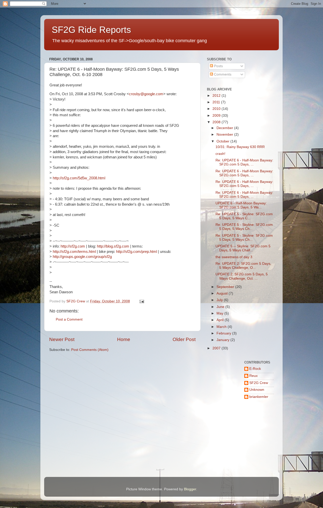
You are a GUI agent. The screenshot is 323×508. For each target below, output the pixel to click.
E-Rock (255, 369)
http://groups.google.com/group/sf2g (82, 257)
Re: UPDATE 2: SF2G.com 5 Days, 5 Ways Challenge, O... (243, 266)
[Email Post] (141, 301)
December (225, 128)
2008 (217, 122)
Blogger (190, 489)
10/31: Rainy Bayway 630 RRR (240, 147)
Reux (253, 376)
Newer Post (61, 339)
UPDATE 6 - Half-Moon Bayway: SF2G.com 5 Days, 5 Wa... (241, 205)
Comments (222, 74)
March (222, 327)
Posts (218, 66)
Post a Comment (69, 319)
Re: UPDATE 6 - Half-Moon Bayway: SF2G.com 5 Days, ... (244, 162)
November (225, 134)
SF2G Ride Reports (91, 30)
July (220, 300)
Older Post (184, 339)
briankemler (258, 397)
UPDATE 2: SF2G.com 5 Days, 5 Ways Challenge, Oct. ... (242, 276)
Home (123, 339)
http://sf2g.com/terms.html (74, 252)
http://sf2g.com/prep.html (136, 252)
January (223, 340)
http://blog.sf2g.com (113, 246)
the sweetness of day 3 (234, 257)
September (226, 287)
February (224, 333)
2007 (217, 348)
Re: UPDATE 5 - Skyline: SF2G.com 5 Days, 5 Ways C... (244, 216)
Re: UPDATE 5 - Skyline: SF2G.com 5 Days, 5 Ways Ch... (244, 227)
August (223, 293)
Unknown (256, 390)
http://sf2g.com (73, 246)
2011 (216, 102)
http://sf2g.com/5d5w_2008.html (79, 178)
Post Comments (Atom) (90, 350)
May (220, 313)
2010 (217, 109)
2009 (217, 115)
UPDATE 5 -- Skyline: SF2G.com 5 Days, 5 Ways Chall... (243, 248)
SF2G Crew (258, 383)
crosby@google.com (146, 94)
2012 (217, 96)
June (221, 307)
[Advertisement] (222, 454)
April (221, 320)
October (223, 141)
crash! (220, 154)
